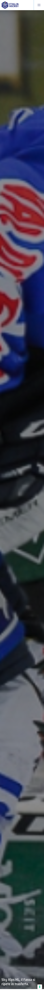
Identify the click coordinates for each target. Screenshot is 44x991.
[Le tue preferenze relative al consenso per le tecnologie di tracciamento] (39, 986)
